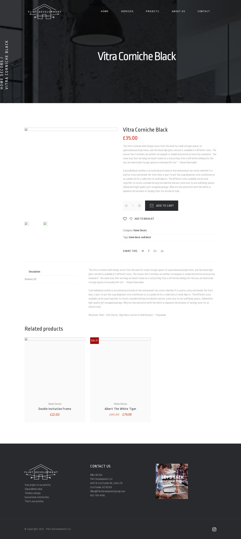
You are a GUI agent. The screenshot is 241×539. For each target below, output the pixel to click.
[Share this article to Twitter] (142, 251)
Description (34, 271)
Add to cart (165, 205)
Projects (152, 11)
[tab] (51, 272)
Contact (204, 11)
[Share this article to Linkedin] (162, 251)
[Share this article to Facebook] (149, 251)
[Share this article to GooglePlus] (155, 251)
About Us (178, 11)
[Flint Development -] (44, 11)
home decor (134, 237)
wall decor (146, 237)
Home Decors (140, 230)
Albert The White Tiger (121, 409)
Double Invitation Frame (55, 409)
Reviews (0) (30, 279)
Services (127, 11)
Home (105, 11)
